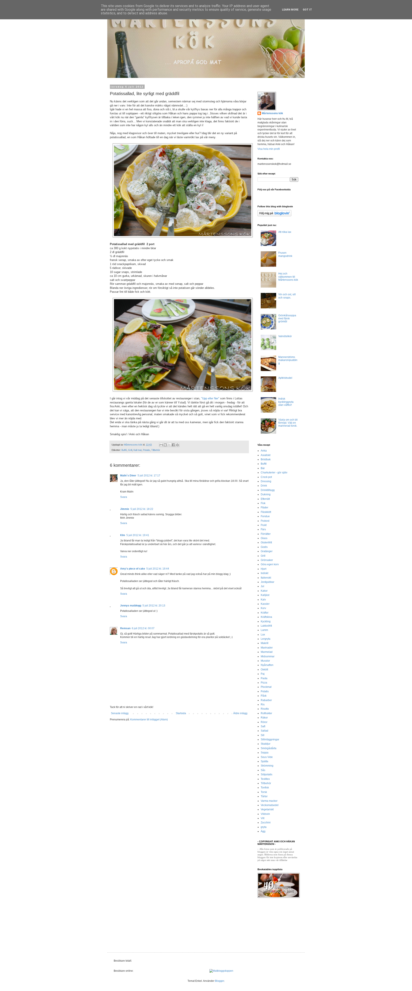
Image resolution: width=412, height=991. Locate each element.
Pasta (264, 678)
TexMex (265, 778)
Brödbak (266, 459)
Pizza (264, 682)
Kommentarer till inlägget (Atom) (149, 719)
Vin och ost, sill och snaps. (287, 296)
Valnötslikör (285, 336)
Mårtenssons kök (272, 113)
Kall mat (137, 450)
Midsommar (267, 656)
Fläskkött (266, 512)
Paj (263, 673)
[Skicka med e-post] (161, 445)
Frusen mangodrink (285, 254)
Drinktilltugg (268, 490)
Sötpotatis (266, 774)
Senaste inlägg (120, 713)
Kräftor (264, 612)
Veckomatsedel (270, 805)
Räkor (264, 717)
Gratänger (267, 551)
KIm (122, 535)
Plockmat (266, 686)
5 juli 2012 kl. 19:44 (157, 568)
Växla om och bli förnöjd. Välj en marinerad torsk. (288, 422)
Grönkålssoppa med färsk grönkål (287, 318)
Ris (263, 704)
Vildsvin (265, 813)
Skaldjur (265, 743)
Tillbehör (155, 450)
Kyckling (266, 621)
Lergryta (265, 638)
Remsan (125, 628)
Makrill (264, 643)
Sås (263, 770)
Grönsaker (267, 560)
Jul (262, 586)
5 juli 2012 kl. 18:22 (141, 509)
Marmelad (267, 651)
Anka (264, 450)
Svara (123, 497)
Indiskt (264, 573)
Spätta (264, 761)
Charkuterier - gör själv (274, 472)
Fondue (265, 516)
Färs (263, 529)
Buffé (124, 450)
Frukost (265, 520)
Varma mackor (269, 800)
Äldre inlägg (240, 713)
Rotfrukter (266, 713)
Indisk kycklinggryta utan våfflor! (286, 401)
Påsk (264, 695)
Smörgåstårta (268, 748)
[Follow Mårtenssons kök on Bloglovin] (274, 215)
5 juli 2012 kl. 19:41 (137, 535)
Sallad (264, 730)
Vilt (262, 818)
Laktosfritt (266, 625)
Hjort (263, 568)
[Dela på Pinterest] (177, 445)
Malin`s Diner (128, 475)
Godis (264, 547)
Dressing (266, 481)
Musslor (265, 660)
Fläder (264, 507)
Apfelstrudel (285, 377)
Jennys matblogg (130, 605)
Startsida (181, 713)
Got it (307, 9)
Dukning (266, 494)
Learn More (290, 9)
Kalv (263, 599)
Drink (264, 485)
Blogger (219, 980)
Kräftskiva (266, 616)
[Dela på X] (169, 445)
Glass (264, 538)
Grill (130, 450)
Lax (263, 634)
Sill (262, 735)
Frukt (264, 525)
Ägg (263, 831)
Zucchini (266, 822)
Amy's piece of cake (132, 568)
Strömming (267, 765)
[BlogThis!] (165, 445)
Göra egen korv (270, 564)
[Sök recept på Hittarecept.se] (221, 970)
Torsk (264, 792)
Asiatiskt (265, 455)
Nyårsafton (267, 665)
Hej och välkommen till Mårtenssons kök (288, 276)
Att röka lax (284, 231)
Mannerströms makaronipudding (287, 360)
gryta (264, 827)
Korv (263, 608)
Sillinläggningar (270, 739)
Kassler (265, 603)
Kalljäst (265, 595)
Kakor (264, 590)
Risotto (265, 708)
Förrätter (266, 533)
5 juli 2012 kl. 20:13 (153, 605)
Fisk (263, 503)
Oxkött (264, 669)
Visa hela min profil (269, 148)
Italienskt (266, 577)
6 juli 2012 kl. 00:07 (143, 628)
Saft (263, 726)
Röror (264, 722)
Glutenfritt (266, 542)
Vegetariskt (267, 809)
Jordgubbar (267, 581)
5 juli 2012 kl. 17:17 (149, 475)
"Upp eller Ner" (209, 398)
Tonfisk (265, 787)
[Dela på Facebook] (173, 445)
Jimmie (124, 509)
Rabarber (266, 700)
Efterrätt (265, 498)
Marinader (267, 647)
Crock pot (266, 477)
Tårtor (264, 796)
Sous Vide (267, 757)
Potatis (146, 450)
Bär (263, 468)
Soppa (264, 752)
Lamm (264, 630)
